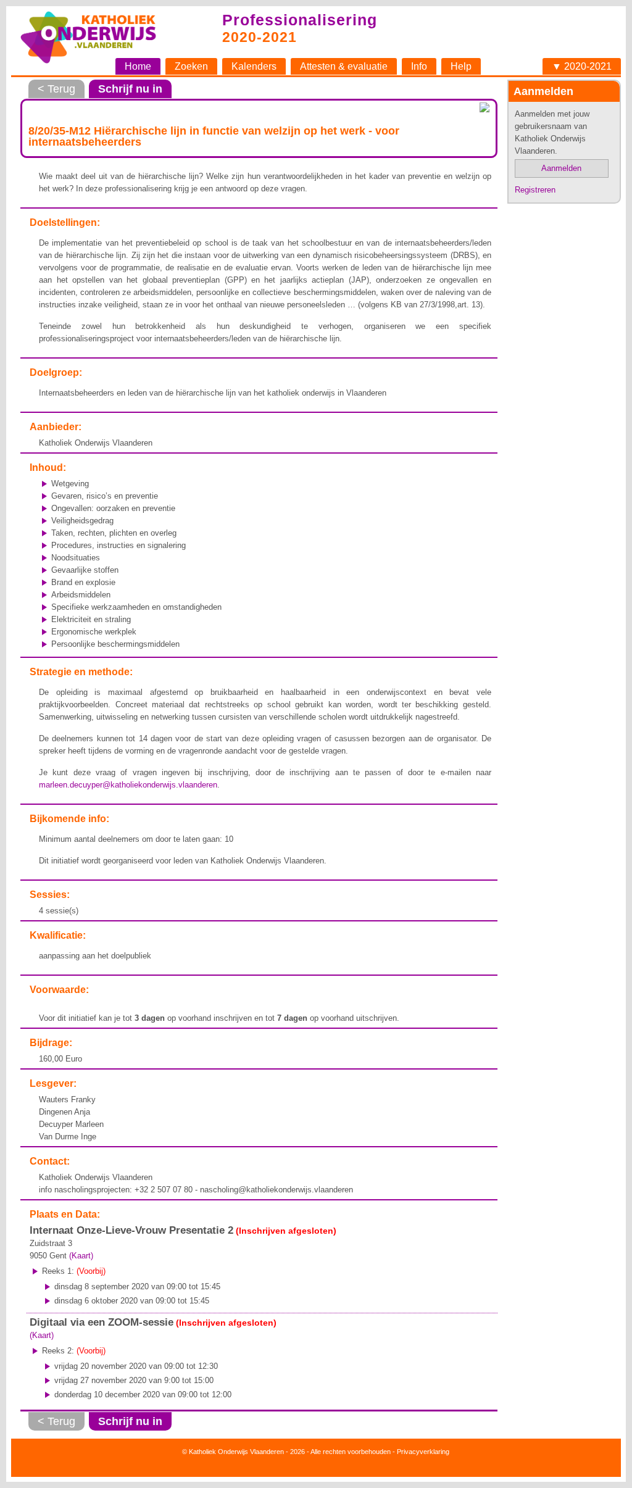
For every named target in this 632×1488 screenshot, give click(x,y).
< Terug (56, 89)
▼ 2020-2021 (582, 66)
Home (138, 66)
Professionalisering (299, 19)
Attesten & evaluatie (344, 66)
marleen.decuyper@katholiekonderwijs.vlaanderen (128, 784)
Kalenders (253, 66)
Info (419, 66)
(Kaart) (81, 1255)
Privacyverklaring (423, 1451)
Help (461, 66)
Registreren (535, 189)
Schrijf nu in (130, 89)
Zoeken (191, 66)
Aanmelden (561, 168)
